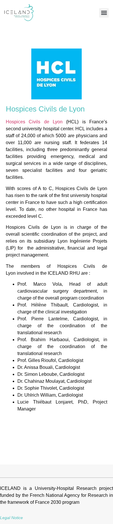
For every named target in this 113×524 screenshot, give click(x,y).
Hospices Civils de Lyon (34, 121)
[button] (104, 13)
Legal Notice (11, 517)
